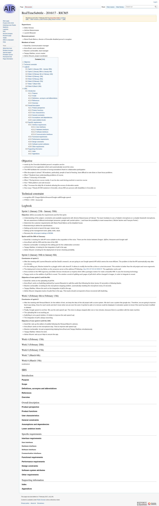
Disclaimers (40, 503)
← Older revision (34, 19)
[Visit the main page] (9, 8)
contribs (62, 18)
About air (33, 503)
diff (27, 19)
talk (58, 18)
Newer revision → (57, 19)
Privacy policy (25, 503)
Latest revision (43, 19)
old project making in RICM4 (43, 233)
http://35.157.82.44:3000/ (91, 269)
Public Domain (41, 500)
